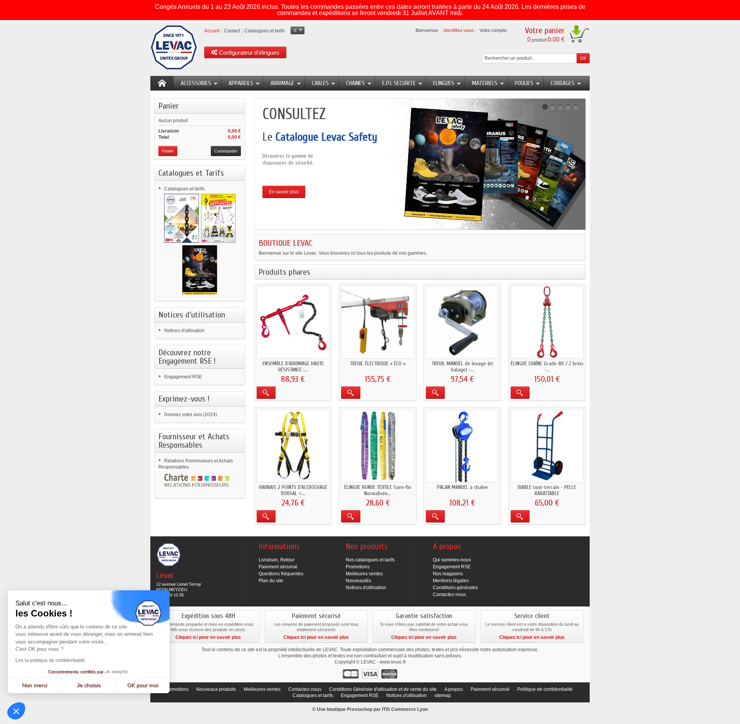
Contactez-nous (449, 594)
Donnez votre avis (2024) (190, 414)
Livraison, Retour (276, 560)
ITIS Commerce (399, 709)
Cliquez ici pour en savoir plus (208, 637)
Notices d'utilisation (191, 315)
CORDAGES (563, 83)
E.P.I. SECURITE (399, 83)
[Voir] (266, 392)
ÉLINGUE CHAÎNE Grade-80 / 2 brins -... (547, 366)
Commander (225, 151)
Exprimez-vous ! (184, 399)
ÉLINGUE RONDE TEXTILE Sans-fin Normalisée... (377, 490)
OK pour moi (142, 685)
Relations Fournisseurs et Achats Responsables (195, 464)
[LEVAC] (173, 47)
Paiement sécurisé (278, 566)
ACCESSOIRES (196, 83)
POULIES (524, 83)
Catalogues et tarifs (184, 188)
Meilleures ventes (364, 573)
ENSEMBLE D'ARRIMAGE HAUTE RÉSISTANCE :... (293, 366)
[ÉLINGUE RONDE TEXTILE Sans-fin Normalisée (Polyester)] (377, 445)
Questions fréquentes (281, 573)
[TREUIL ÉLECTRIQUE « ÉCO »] (377, 322)
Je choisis (89, 685)
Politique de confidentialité (545, 689)
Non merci (34, 685)
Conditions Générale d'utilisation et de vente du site (383, 689)
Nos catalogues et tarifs (370, 560)
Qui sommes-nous (452, 560)
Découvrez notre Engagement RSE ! (187, 357)
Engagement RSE (183, 377)
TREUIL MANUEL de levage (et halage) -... (462, 366)
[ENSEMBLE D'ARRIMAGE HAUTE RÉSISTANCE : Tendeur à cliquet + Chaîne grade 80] (293, 322)
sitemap (442, 695)
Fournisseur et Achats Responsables (193, 441)
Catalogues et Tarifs (191, 173)
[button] (16, 711)
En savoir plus (284, 192)
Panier (168, 106)
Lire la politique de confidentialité (50, 660)
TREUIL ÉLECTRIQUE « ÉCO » (377, 363)
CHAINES (355, 83)
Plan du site (271, 580)
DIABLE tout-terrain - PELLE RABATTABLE (547, 490)
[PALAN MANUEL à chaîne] (462, 445)
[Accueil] (162, 83)
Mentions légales (451, 580)
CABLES (320, 83)
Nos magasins (448, 573)
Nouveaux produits (216, 689)
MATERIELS (485, 83)
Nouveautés (358, 580)
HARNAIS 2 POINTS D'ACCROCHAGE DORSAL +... (293, 490)
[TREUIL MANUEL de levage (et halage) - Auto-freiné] (462, 322)
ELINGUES (443, 83)
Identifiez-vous (459, 30)
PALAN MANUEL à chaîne (462, 487)
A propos (453, 689)
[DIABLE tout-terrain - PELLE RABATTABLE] (547, 445)
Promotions (358, 566)
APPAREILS (241, 83)
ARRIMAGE (282, 83)
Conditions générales (455, 587)
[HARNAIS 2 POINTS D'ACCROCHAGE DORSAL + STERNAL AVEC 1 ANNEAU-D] (293, 445)
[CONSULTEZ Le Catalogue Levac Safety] (420, 164)
